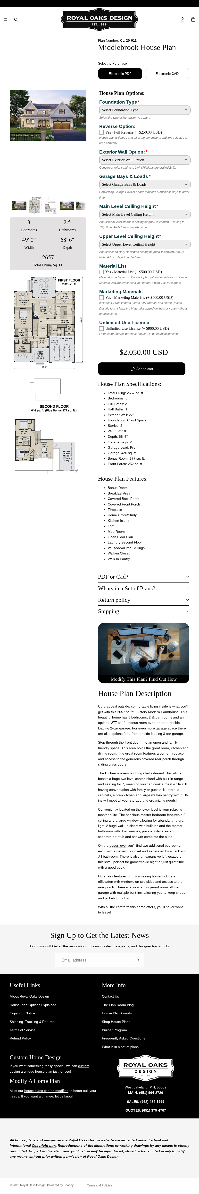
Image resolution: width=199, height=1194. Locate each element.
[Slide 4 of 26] (67, 205)
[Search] (16, 19)
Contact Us (110, 997)
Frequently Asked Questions (123, 1038)
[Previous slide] (15, 115)
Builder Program (114, 1030)
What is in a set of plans (120, 1047)
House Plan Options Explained (33, 1005)
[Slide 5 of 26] (83, 205)
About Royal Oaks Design (29, 997)
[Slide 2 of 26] (35, 205)
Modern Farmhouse (163, 712)
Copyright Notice (22, 1013)
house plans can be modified (46, 1091)
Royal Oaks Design (33, 1185)
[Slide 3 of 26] (51, 205)
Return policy (114, 600)
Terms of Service (22, 1030)
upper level (117, 845)
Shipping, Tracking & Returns (32, 1022)
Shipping (108, 611)
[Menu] (5, 19)
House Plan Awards (117, 1013)
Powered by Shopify (60, 1185)
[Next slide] (80, 115)
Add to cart (144, 369)
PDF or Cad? (113, 576)
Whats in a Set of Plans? (126, 588)
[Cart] (193, 19)
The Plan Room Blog (118, 1005)
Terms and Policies (99, 1185)
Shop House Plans (116, 1022)
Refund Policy (20, 1038)
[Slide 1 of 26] (19, 205)
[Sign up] (137, 960)
